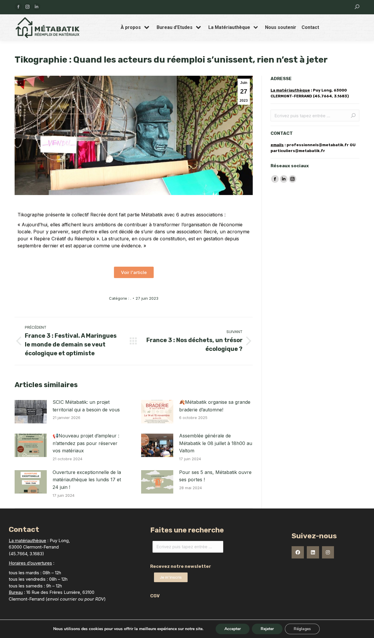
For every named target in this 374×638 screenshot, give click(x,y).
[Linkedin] (313, 552)
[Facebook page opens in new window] (18, 7)
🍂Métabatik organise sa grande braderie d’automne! (214, 406)
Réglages (302, 629)
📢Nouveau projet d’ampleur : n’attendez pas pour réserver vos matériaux (86, 443)
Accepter (232, 629)
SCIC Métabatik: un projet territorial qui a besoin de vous (86, 406)
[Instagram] (328, 552)
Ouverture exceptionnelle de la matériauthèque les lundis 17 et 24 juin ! (87, 479)
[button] (134, 272)
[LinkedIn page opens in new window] (36, 7)
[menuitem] (136, 27)
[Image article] (31, 411)
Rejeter (267, 629)
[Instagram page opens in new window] (27, 7)
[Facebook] (298, 552)
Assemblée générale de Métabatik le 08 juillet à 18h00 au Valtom (215, 443)
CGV (155, 596)
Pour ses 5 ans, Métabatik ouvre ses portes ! (215, 476)
